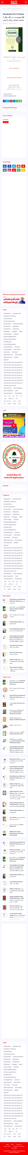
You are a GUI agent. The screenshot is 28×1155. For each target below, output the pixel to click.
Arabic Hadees (17, 349)
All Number (16, 334)
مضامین (14, 403)
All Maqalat (14, 331)
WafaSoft (6, 23)
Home (4, 8)
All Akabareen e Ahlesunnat (10, 316)
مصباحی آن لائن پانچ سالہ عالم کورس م (17, 615)
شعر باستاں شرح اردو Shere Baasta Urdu (16, 825)
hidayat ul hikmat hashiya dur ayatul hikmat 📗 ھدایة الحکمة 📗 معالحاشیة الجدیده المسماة (17, 804)
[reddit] (19, 166)
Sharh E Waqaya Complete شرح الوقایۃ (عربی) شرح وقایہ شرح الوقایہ (17, 669)
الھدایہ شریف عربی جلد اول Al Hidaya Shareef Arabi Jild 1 (17, 733)
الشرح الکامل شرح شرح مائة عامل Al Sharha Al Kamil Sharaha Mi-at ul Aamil (17, 711)
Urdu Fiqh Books (18, 393)
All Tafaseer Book (7, 341)
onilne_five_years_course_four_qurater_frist (13, 367)
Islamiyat (16, 357)
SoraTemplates (13, 1151)
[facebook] (9, 166)
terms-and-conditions (18, 1146)
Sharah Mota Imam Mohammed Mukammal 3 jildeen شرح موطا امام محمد (17, 601)
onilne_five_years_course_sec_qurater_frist (13, 375)
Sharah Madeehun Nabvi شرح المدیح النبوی (17, 622)
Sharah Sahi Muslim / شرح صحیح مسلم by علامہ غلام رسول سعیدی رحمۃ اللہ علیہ (17, 907)
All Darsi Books (7, 326)
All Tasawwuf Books (8, 347)
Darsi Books (15, 352)
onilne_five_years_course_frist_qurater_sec (13, 372)
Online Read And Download (14, 77)
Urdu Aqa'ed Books (8, 393)
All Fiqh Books (15, 326)
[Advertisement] (14, 233)
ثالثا (17, 395)
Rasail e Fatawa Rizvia (8, 390)
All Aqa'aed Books (10, 8)
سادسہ (14, 401)
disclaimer (14, 1148)
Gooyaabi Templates (14, 1152)
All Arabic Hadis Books (18, 323)
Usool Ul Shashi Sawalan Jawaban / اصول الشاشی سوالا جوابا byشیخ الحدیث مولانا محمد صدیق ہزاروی (17, 916)
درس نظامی (10, 398)
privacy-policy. (7, 1146)
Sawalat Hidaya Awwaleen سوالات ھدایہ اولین (16, 646)
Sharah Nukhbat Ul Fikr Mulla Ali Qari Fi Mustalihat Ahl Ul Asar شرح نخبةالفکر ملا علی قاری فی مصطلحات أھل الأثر (17, 638)
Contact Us (19, 1144)
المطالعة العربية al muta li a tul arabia (17, 704)
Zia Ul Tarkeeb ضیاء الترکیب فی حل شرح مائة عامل (17, 818)
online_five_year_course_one (10, 385)
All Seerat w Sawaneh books (10, 339)
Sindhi (16, 390)
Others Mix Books (7, 388)
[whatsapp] (19, 170)
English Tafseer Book (8, 354)
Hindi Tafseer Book (8, 357)
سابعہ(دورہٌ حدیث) (7, 401)
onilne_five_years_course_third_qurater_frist (13, 380)
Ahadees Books (7, 313)
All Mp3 (20, 331)
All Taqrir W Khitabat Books (10, 344)
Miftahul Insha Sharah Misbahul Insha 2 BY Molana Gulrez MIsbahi (16, 833)
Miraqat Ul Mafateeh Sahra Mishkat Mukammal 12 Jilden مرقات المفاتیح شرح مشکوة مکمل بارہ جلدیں (17, 899)
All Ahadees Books (17, 313)
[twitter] (14, 166)
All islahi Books (16, 329)
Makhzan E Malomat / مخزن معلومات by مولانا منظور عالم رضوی (17, 661)
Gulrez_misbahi (18, 354)
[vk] (5, 170)
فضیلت (19, 401)
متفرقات (9, 403)
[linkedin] (5, 166)
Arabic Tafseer (7, 352)
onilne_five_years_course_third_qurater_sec (13, 383)
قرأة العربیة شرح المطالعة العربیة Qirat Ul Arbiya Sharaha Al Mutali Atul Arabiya (17, 740)
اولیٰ (13, 395)
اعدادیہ (5, 395)
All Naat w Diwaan (8, 334)
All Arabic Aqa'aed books (9, 321)
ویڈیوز (19, 403)
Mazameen (6, 359)
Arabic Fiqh (16, 347)
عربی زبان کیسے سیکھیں (15, 725)
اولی (9, 395)
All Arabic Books (7, 323)
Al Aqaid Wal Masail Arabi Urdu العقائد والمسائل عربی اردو (17, 629)
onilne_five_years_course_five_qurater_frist (13, 362)
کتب (4, 403)
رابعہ (16, 398)
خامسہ (5, 398)
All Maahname (7, 331)
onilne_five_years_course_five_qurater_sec (13, 365)
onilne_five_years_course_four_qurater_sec (13, 370)
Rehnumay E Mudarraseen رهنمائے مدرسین (16, 653)
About (12, 1144)
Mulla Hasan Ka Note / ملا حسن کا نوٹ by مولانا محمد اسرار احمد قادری (17, 760)
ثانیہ (20, 395)
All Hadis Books (7, 329)
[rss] (23, 170)
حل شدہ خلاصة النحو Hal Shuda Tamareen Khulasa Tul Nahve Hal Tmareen (17, 608)
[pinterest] (23, 166)
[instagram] (9, 170)
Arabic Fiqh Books (8, 349)
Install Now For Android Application (14, 476)
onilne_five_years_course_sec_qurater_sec (13, 377)
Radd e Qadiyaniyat (18, 388)
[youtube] (14, 170)
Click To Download (14, 68)
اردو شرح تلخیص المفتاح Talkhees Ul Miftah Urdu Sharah (17, 718)
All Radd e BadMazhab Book (10, 96)
